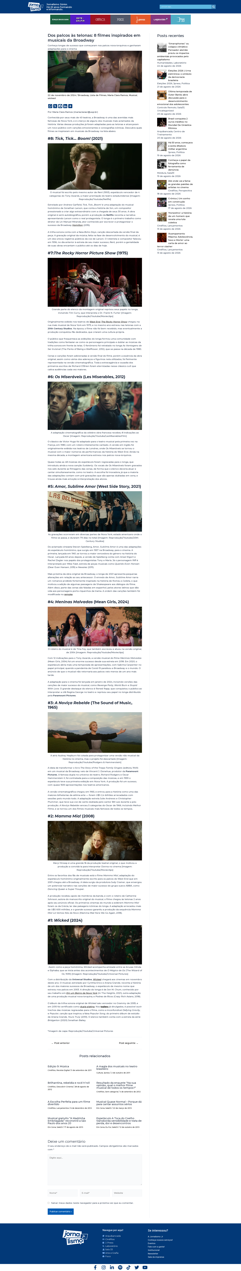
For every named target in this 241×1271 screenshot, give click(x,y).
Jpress (107, 1073)
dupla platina (87, 1006)
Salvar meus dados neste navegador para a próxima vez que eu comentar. (92, 1203)
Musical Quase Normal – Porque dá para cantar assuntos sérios (119, 1103)
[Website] (127, 1193)
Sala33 (108, 1108)
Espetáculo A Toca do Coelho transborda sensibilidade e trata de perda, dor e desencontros (119, 1121)
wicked (52, 98)
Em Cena (100, 1108)
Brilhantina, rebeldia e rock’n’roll (69, 1082)
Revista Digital (63, 1070)
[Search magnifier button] (213, 7)
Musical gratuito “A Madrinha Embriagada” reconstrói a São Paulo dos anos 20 (67, 1121)
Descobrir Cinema (64, 1087)
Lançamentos (62, 1108)
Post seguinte (128, 1043)
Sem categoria (111, 1092)
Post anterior (60, 1043)
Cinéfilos (52, 1070)
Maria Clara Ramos (117, 95)
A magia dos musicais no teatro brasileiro (116, 1067)
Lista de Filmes (98, 95)
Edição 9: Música (58, 1066)
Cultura (99, 1073)
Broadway (83, 95)
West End (95, 322)
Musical (133, 95)
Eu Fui (108, 1127)
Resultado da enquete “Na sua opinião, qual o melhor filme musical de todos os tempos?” (116, 1085)
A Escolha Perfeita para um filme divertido (69, 1103)
